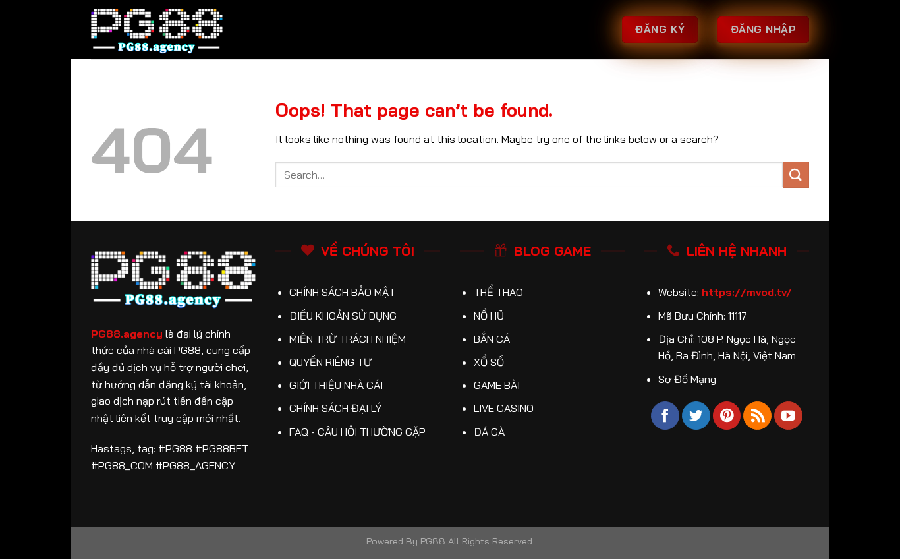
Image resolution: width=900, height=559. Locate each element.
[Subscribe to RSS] (757, 415)
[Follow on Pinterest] (727, 415)
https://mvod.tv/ (747, 292)
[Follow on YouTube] (788, 415)
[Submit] (796, 174)
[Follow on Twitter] (696, 415)
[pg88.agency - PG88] (157, 29)
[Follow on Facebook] (665, 415)
